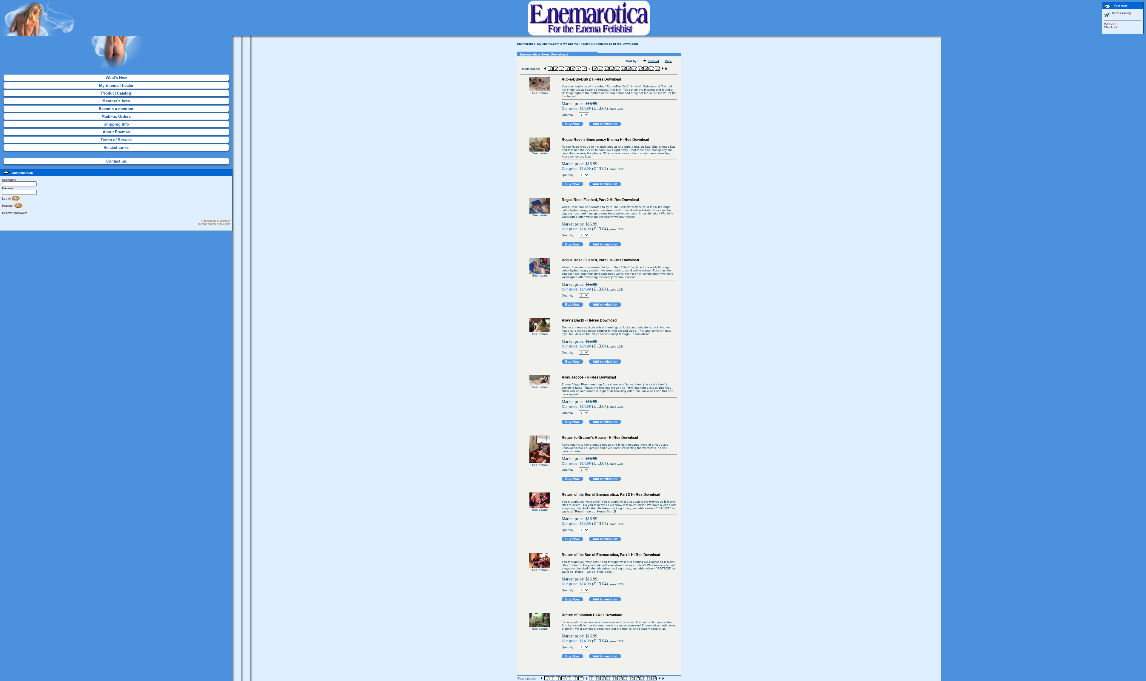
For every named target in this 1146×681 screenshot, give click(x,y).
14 (623, 68)
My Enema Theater (116, 85)
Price (668, 61)
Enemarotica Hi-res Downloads (616, 43)
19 (652, 68)
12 (612, 68)
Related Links (116, 147)
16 (635, 68)
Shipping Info (116, 124)
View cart (1110, 24)
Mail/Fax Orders (116, 116)
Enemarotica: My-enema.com (538, 43)
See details (540, 93)
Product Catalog (116, 93)
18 (646, 68)
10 (601, 68)
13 (618, 68)
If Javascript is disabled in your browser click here (214, 223)
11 (606, 68)
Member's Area (116, 101)
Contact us (116, 161)
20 (657, 68)
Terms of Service (116, 140)
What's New (116, 77)
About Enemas (116, 132)
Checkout (1110, 27)
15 (629, 68)
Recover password (14, 212)
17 (640, 68)
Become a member (116, 108)
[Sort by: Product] (645, 61)
